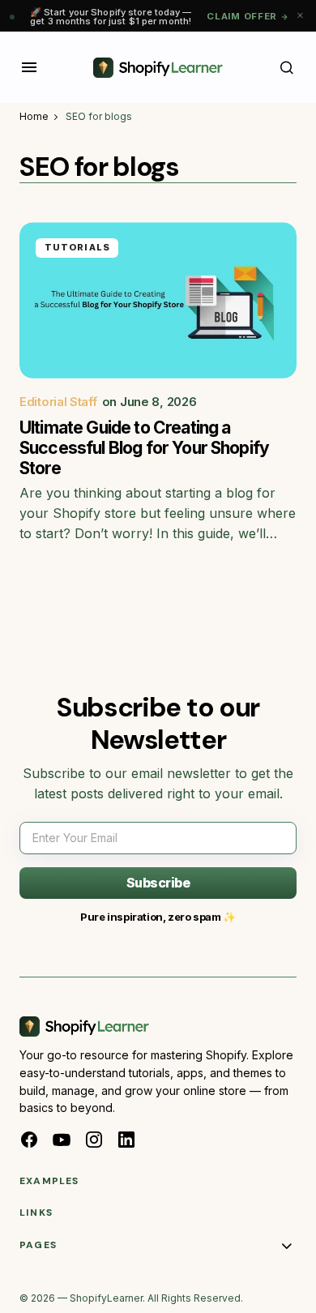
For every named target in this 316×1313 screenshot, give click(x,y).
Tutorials (77, 247)
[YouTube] (61, 1139)
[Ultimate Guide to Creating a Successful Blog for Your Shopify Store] (158, 300)
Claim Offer (242, 16)
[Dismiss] (300, 16)
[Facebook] (29, 1139)
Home (34, 116)
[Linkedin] (126, 1139)
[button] (29, 67)
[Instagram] (94, 1139)
